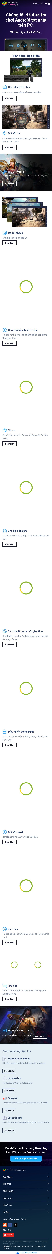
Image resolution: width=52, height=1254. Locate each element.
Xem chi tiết (9, 1071)
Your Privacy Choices (29, 1253)
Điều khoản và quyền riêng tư (12, 1246)
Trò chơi (7, 1184)
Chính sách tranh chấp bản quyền (34, 1246)
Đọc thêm (9, 98)
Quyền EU (6, 1248)
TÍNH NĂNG (8, 1191)
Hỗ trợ (6, 1212)
